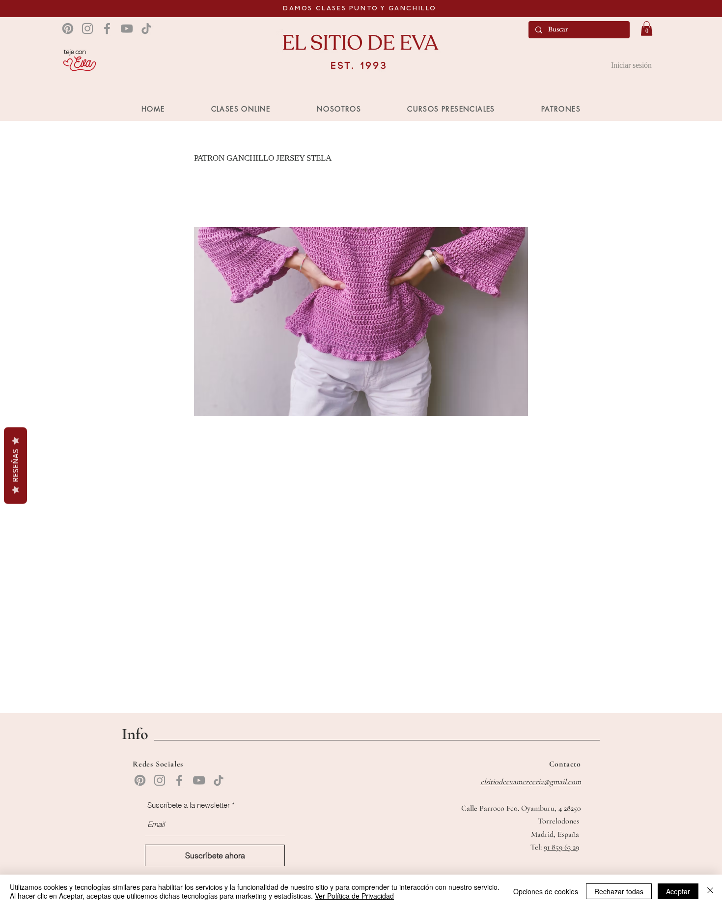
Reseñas (15, 465)
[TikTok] (146, 28)
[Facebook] (107, 28)
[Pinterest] (67, 28)
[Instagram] (87, 28)
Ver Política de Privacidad (354, 896)
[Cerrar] (710, 891)
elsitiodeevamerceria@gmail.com (530, 782)
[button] (646, 28)
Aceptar (678, 891)
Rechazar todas (618, 891)
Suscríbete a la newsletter (188, 805)
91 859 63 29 (561, 847)
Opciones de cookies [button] (545, 891)
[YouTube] (126, 28)
